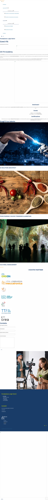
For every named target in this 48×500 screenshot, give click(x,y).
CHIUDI (2, 499)
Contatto (4, 33)
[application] (8, 8)
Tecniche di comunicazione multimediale (12, 13)
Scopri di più (1, 170)
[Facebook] (1, 36)
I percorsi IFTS (6, 421)
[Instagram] (3, 36)
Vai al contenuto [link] (2, 0)
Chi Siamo (4, 4)
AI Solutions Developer (9, 29)
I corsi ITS (4, 20)
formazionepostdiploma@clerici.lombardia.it (8, 408)
